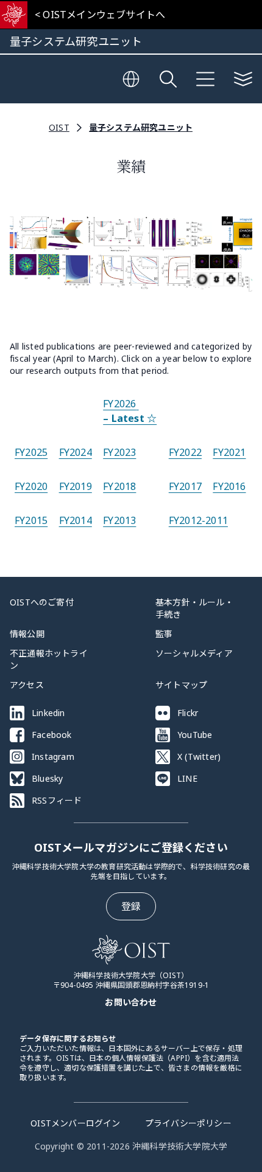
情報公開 (27, 633)
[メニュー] (205, 79)
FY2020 (31, 486)
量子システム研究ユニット (141, 127)
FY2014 (75, 520)
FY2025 (31, 452)
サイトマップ (181, 685)
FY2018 (119, 486)
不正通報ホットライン (49, 659)
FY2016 (229, 486)
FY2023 (119, 452)
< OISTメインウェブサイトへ (100, 14)
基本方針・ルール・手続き (194, 608)
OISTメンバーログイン (75, 1123)
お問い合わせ (131, 1002)
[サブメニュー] (243, 79)
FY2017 (185, 486)
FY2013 (119, 520)
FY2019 (75, 486)
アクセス (27, 685)
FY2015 (31, 520)
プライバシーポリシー (188, 1123)
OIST (59, 127)
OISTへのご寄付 (42, 602)
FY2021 (229, 452)
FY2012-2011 (198, 520)
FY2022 (185, 452)
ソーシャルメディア (194, 653)
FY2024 (75, 452)
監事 (163, 633)
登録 (131, 906)
